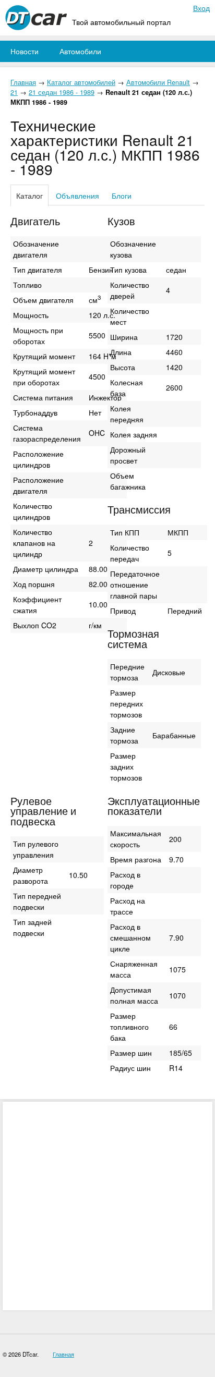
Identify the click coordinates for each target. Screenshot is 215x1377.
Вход (201, 8)
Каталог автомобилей (81, 82)
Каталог (29, 195)
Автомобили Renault (158, 82)
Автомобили (80, 51)
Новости (24, 51)
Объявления (77, 195)
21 (14, 92)
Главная (23, 82)
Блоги (122, 195)
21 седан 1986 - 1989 (61, 92)
